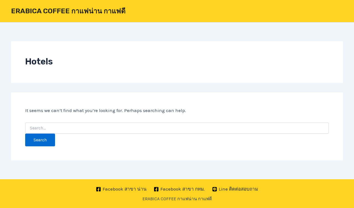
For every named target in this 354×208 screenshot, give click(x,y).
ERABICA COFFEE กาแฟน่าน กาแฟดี (68, 11)
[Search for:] (177, 128)
